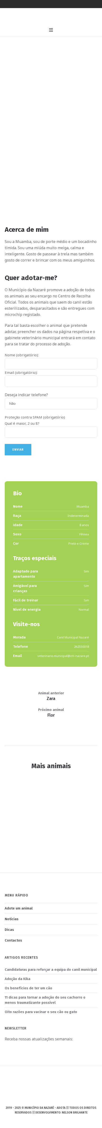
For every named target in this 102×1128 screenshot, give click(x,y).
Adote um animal (18, 908)
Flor (51, 715)
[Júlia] (51, 815)
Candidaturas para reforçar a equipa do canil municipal (51, 969)
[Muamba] (51, 161)
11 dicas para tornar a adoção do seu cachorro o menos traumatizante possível (45, 1000)
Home (42, 93)
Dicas (9, 930)
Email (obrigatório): (21, 372)
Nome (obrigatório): (22, 354)
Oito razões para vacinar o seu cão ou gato (41, 1012)
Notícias (12, 919)
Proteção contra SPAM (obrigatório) (35, 417)
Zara (51, 698)
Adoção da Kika (17, 979)
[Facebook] (50, 1098)
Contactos (13, 940)
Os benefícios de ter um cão (28, 988)
